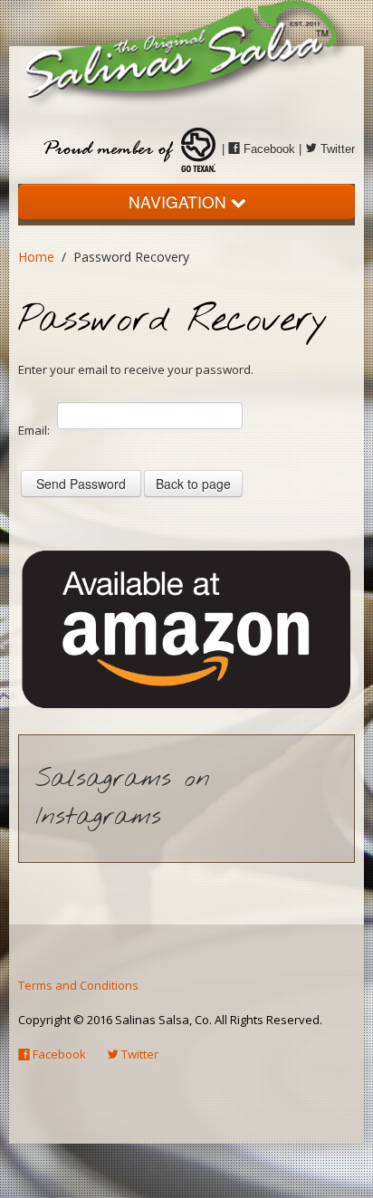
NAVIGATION (180, 201)
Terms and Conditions (78, 985)
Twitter (336, 149)
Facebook (267, 149)
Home (36, 256)
